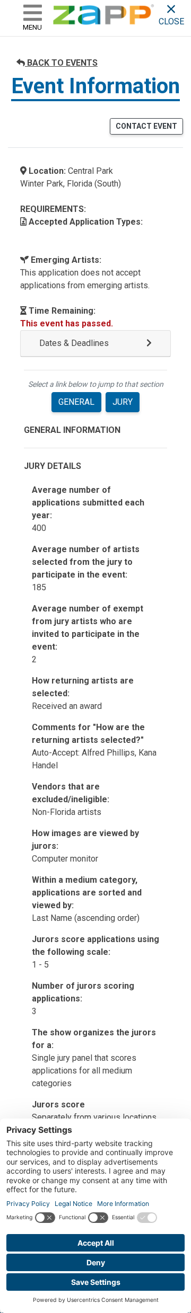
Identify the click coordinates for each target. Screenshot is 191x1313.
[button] (95, 344)
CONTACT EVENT (146, 126)
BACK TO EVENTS (61, 63)
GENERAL (76, 402)
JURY (122, 402)
